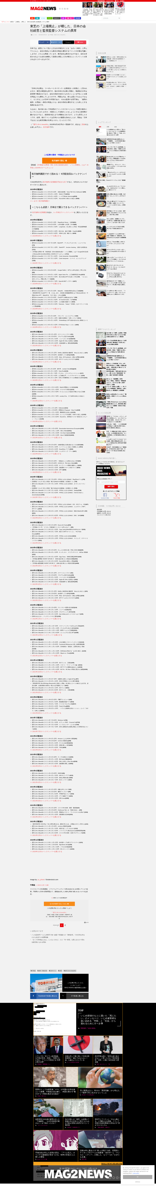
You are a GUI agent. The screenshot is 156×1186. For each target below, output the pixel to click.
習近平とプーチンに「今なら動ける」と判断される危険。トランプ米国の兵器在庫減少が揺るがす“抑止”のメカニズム (107, 1122)
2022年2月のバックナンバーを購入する (46, 362)
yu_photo (41, 880)
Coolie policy (136, 1173)
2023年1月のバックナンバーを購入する (46, 380)
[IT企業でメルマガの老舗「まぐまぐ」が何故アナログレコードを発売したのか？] (101, 80)
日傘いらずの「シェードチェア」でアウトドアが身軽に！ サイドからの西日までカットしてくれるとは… (116, 259)
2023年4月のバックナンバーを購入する (46, 327)
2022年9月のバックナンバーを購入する (46, 454)
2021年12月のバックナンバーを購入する (47, 635)
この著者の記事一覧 (41, 885)
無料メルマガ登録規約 (102, 478)
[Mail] (67, 9)
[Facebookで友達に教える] (44, 993)
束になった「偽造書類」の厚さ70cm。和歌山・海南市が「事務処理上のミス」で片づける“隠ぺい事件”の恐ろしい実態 (98, 12)
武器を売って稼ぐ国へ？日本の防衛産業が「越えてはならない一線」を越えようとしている (120, 11)
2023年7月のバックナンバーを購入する (46, 263)
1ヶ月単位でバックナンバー (63, 212)
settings (137, 1181)
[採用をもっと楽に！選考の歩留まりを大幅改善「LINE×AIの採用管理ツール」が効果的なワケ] (101, 62)
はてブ (54, 42)
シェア (42, 42)
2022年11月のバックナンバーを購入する (47, 421)
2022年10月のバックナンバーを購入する (47, 437)
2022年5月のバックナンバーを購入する (46, 543)
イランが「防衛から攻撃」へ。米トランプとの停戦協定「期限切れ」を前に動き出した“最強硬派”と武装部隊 (116, 388)
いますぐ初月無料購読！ (41, 201)
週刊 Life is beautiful (40, 124)
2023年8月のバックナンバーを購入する (46, 236)
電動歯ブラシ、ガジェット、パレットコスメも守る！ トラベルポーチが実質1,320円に (116, 166)
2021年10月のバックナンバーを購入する (47, 672)
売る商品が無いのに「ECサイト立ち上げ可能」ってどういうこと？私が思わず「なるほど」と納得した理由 (116, 84)
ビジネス (34, 34)
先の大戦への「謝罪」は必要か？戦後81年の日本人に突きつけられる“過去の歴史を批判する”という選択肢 (116, 334)
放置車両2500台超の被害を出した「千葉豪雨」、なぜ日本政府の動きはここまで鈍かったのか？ (116, 140)
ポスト (69, 42)
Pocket (81, 42)
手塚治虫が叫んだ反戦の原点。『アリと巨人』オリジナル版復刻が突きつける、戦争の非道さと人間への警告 (55, 1155)
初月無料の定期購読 (39, 212)
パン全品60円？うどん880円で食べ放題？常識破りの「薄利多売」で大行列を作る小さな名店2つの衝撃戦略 (116, 235)
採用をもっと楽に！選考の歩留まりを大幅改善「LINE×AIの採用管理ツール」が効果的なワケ (116, 58)
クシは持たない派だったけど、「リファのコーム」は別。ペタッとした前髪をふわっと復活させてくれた (116, 292)
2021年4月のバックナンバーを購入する (46, 782)
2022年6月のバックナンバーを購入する (46, 518)
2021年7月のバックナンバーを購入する (46, 731)
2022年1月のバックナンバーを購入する (46, 619)
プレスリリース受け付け (104, 515)
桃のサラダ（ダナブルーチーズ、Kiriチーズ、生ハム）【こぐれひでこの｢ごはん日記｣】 (116, 267)
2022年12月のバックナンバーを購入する (47, 401)
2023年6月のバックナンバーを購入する (46, 284)
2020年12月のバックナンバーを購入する (47, 851)
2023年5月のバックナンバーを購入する (46, 309)
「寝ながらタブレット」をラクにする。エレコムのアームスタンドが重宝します (116, 174)
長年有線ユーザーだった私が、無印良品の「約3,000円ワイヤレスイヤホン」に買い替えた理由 (116, 212)
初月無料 (46, 127)
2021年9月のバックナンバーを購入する (46, 692)
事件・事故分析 (43, 970)
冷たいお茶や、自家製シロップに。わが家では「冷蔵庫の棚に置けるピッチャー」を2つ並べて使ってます (116, 220)
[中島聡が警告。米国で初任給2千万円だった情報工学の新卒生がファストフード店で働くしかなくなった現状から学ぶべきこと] (101, 71)
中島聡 (33, 970)
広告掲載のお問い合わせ (104, 511)
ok (137, 1177)
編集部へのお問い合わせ (104, 513)
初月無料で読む (58, 161)
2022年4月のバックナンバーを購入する (46, 566)
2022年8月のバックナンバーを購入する (46, 472)
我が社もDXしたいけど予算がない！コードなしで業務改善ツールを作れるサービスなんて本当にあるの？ (116, 158)
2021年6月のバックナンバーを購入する (46, 750)
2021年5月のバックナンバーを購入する (46, 766)
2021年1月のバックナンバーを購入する (46, 835)
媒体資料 (99, 509)
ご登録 (82, 124)
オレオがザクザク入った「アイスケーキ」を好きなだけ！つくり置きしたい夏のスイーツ (116, 188)
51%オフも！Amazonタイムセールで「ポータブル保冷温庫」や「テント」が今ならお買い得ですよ (116, 274)
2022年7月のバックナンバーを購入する (46, 497)
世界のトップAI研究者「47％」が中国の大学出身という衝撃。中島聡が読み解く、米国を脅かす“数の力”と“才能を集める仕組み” (55, 1091)
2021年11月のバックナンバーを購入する (47, 656)
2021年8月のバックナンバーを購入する (46, 713)
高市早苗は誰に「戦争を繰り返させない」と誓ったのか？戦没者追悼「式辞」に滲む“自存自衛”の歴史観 (116, 373)
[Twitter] (62, 9)
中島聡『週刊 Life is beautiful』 (58, 34)
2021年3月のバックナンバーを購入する (46, 801)
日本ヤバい (53, 970)
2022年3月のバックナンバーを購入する (46, 345)
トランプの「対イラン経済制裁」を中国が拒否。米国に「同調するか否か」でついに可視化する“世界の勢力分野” (88, 12)
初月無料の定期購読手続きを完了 (55, 182)
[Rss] (65, 9)
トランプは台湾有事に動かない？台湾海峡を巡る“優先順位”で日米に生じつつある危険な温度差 (109, 11)
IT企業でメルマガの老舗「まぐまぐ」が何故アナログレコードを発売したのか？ (116, 76)
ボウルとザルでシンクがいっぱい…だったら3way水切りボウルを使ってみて (116, 251)
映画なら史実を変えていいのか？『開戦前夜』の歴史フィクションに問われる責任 (116, 396)
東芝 (60, 970)
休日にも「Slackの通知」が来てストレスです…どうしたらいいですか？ (116, 243)
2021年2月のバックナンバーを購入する (46, 817)
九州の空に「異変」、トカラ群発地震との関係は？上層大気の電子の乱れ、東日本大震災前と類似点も (116, 426)
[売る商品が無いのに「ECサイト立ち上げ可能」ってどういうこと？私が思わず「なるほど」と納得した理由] (101, 88)
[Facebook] (60, 9)
